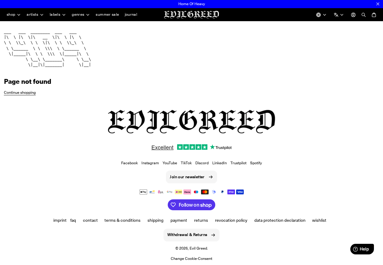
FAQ (73, 220)
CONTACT (90, 220)
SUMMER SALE (107, 14)
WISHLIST (319, 220)
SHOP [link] (11, 15)
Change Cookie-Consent (191, 258)
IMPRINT (60, 220)
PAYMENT (178, 220)
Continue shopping (20, 92)
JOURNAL (131, 14)
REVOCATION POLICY (231, 220)
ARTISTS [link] (32, 15)
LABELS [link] (55, 15)
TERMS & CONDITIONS (122, 220)
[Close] (378, 4)
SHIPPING (155, 220)
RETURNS (201, 220)
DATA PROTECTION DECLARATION (279, 220)
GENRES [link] (78, 15)
